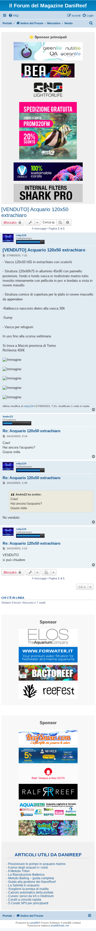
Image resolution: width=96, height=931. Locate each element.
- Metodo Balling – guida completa (30, 878)
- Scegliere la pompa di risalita (27, 889)
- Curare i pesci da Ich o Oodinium (30, 896)
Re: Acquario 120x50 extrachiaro (31, 431)
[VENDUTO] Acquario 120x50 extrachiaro (34, 212)
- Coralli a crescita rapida (23, 899)
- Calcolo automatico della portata (29, 892)
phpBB (34, 922)
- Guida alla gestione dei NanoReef (31, 882)
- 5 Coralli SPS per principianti (27, 903)
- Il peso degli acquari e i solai (27, 867)
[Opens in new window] (48, 51)
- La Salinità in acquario (22, 885)
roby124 (21, 235)
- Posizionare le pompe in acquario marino (36, 864)
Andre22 (8, 416)
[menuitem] (13, 15)
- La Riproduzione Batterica (25, 874)
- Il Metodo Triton (18, 871)
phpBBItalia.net (60, 925)
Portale (7, 23)
